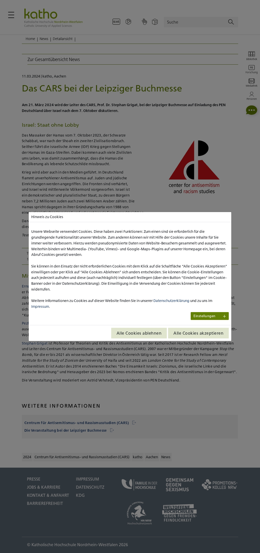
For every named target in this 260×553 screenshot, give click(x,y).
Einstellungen (204, 316)
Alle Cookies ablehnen (139, 333)
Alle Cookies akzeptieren (198, 333)
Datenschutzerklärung (171, 300)
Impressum (40, 306)
